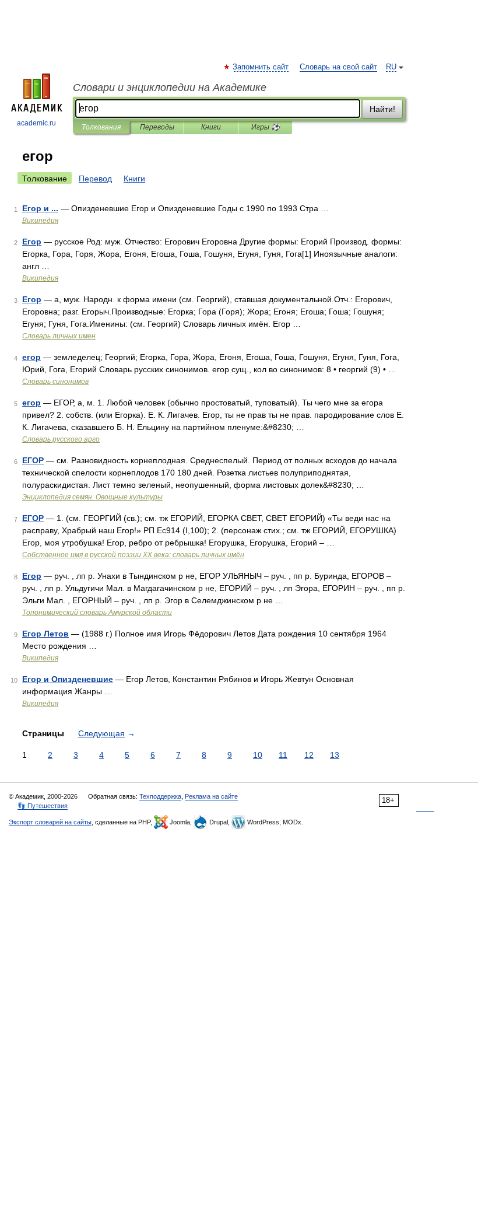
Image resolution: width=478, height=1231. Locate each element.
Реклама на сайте (211, 796)
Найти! (382, 109)
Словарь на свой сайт (338, 67)
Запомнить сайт (261, 67)
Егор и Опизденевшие (67, 679)
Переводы (157, 127)
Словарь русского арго (61, 439)
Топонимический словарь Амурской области (97, 612)
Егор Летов (45, 633)
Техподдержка (160, 796)
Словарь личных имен (59, 336)
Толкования (101, 127)
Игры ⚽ (265, 127)
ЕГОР (33, 460)
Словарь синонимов (55, 381)
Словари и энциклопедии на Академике (169, 87)
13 (334, 755)
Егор (31, 241)
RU (391, 67)
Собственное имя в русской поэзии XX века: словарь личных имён (133, 555)
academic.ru (36, 123)
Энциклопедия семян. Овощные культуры (92, 497)
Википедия (40, 220)
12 (309, 755)
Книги (211, 127)
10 (257, 755)
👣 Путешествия (42, 805)
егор (31, 357)
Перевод (95, 178)
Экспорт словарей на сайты (50, 822)
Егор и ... (40, 208)
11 (283, 755)
